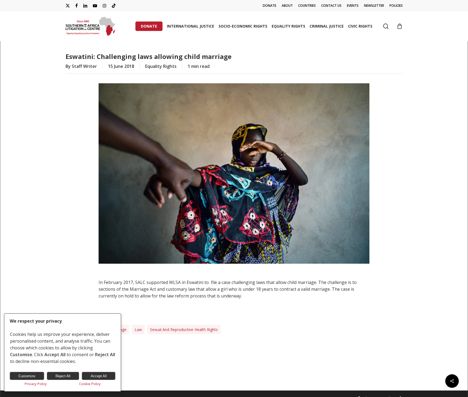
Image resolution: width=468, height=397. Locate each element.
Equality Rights (161, 66)
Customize (26, 376)
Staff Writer (84, 66)
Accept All (99, 376)
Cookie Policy (90, 383)
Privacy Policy (36, 383)
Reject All (63, 376)
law (138, 329)
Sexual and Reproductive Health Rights (184, 329)
